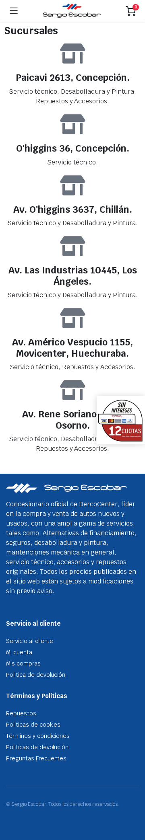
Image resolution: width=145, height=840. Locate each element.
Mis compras (23, 663)
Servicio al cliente (29, 641)
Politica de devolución (35, 674)
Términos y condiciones (38, 735)
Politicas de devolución (37, 747)
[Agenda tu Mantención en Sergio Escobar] (72, 11)
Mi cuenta (19, 652)
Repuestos (21, 713)
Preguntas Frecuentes (36, 758)
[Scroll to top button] (132, 804)
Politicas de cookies (33, 724)
